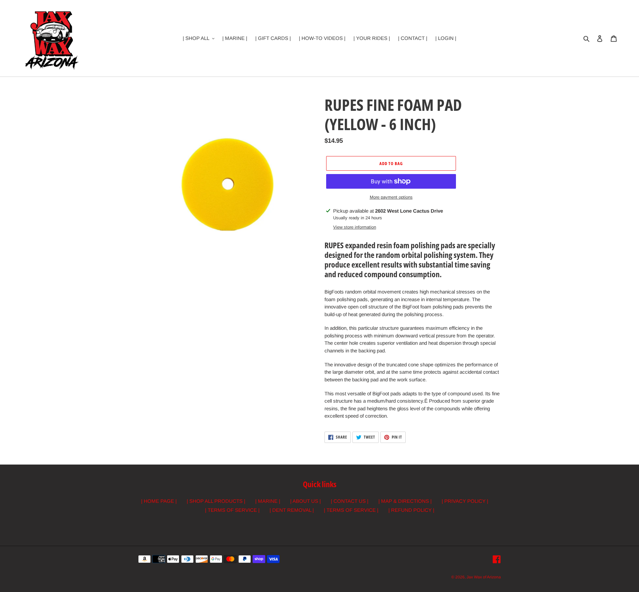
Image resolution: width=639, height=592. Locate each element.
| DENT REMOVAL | (292, 510)
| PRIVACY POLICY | (465, 501)
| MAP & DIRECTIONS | (405, 501)
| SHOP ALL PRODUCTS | (216, 501)
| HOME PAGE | (159, 501)
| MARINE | (267, 501)
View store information (354, 227)
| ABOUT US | (305, 501)
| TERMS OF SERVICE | (232, 510)
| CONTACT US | (349, 501)
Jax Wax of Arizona (484, 577)
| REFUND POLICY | (411, 510)
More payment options (391, 197)
